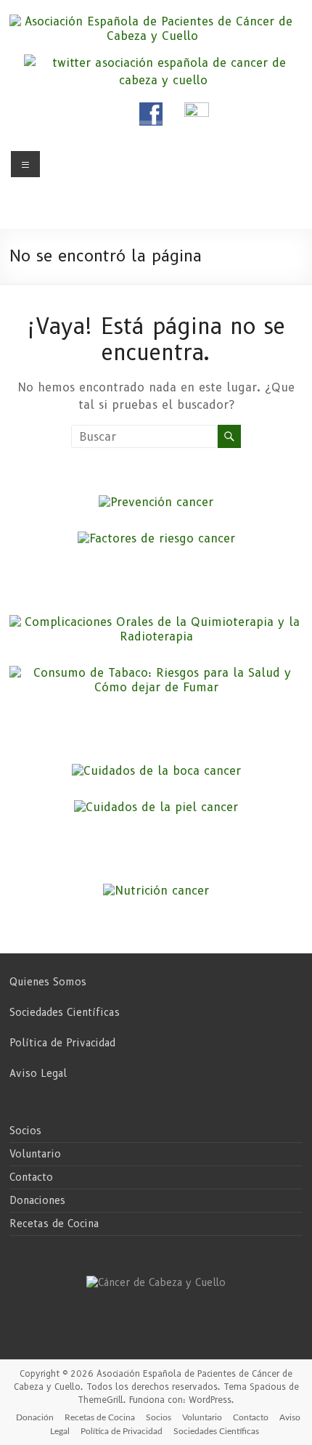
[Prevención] (156, 502)
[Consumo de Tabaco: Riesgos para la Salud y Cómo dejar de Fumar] (156, 673)
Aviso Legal (38, 1073)
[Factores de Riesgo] (156, 538)
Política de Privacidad (62, 1042)
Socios (25, 1130)
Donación (35, 1417)
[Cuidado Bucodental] (156, 771)
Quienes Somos (47, 981)
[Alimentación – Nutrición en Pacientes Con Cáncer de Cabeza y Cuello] (156, 890)
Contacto (31, 1177)
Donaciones (37, 1200)
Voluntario (35, 1153)
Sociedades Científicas (64, 1012)
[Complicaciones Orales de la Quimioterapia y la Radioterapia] (156, 622)
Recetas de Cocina (54, 1223)
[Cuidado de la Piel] (156, 807)
